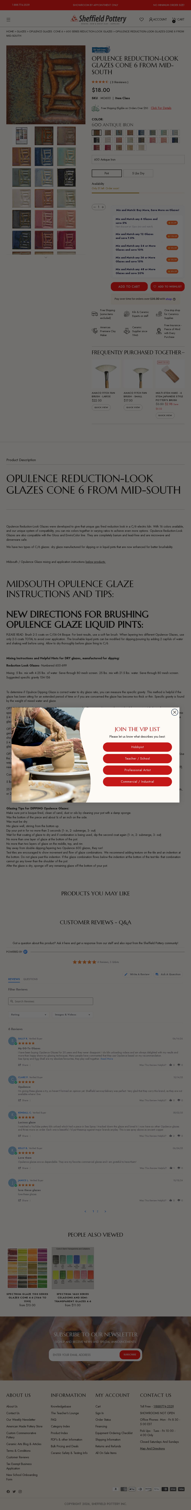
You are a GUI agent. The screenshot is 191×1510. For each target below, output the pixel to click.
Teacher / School (137, 758)
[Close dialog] (174, 712)
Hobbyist (137, 747)
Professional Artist (137, 770)
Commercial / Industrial (137, 781)
